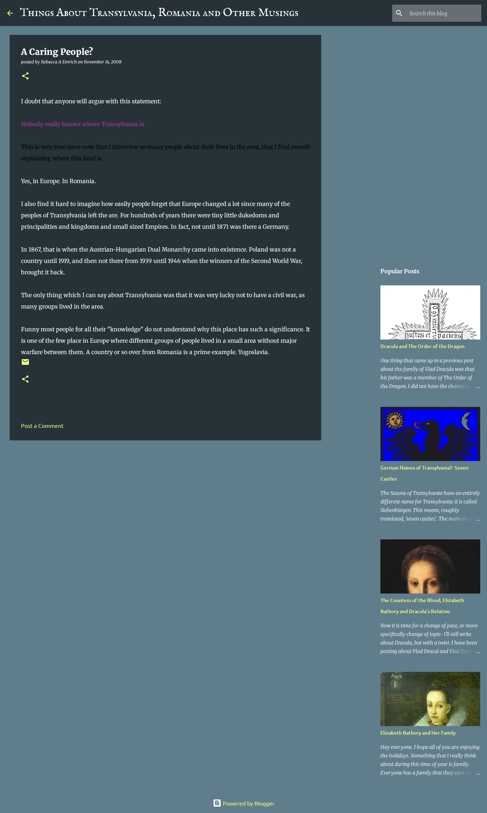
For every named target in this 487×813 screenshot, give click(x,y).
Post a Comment (42, 425)
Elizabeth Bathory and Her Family (418, 732)
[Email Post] (25, 365)
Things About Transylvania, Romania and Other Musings (159, 13)
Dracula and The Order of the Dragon (422, 346)
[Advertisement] (165, 501)
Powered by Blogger (248, 803)
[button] (25, 76)
